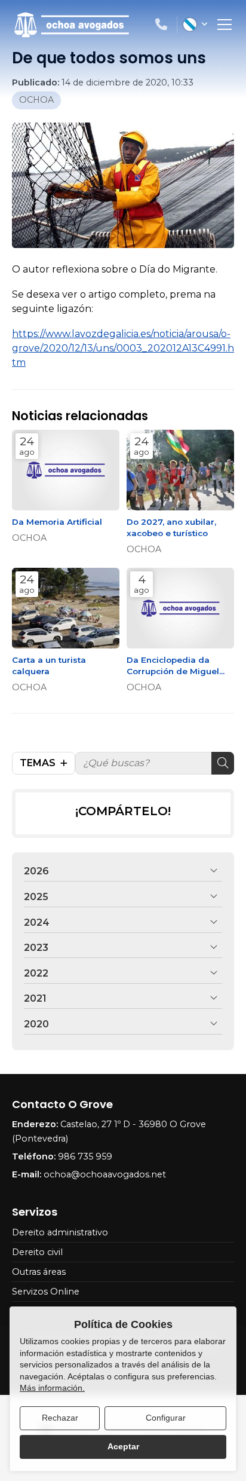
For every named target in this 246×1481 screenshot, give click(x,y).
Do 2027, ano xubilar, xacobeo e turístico (171, 527)
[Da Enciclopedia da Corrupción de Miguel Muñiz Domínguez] (180, 608)
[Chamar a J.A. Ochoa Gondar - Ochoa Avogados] (161, 24)
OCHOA (36, 99)
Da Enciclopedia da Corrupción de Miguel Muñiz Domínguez (173, 666)
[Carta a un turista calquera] (65, 608)
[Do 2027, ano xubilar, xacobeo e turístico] (180, 470)
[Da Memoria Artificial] (65, 470)
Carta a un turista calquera (49, 665)
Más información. (52, 1388)
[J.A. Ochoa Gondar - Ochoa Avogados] (71, 25)
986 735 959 (85, 1156)
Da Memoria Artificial (57, 522)
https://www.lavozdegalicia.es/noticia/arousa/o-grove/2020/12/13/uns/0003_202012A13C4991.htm (123, 348)
